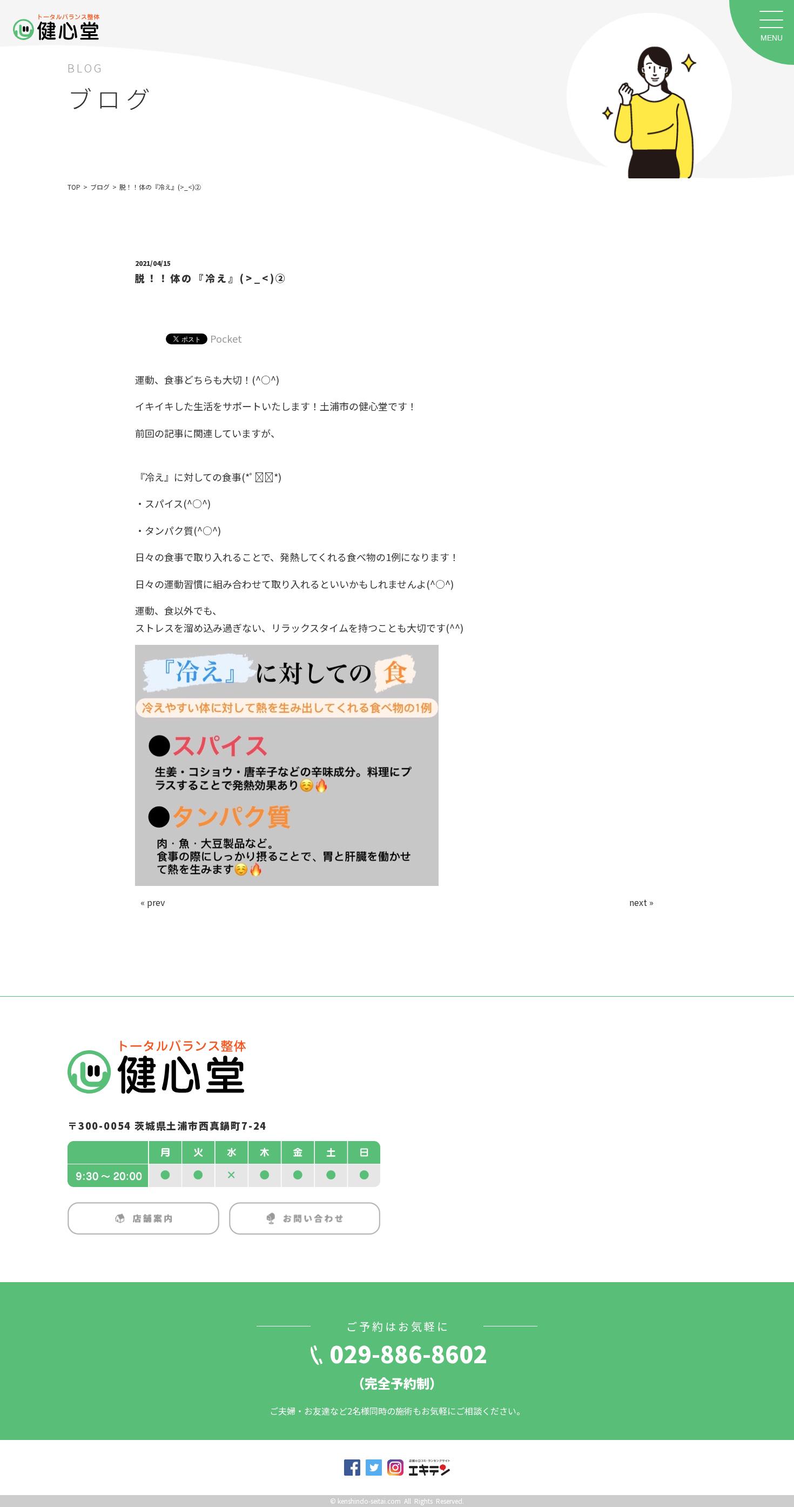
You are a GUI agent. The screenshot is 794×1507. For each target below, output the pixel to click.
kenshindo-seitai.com (369, 1500)
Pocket (226, 338)
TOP (74, 186)
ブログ (100, 186)
